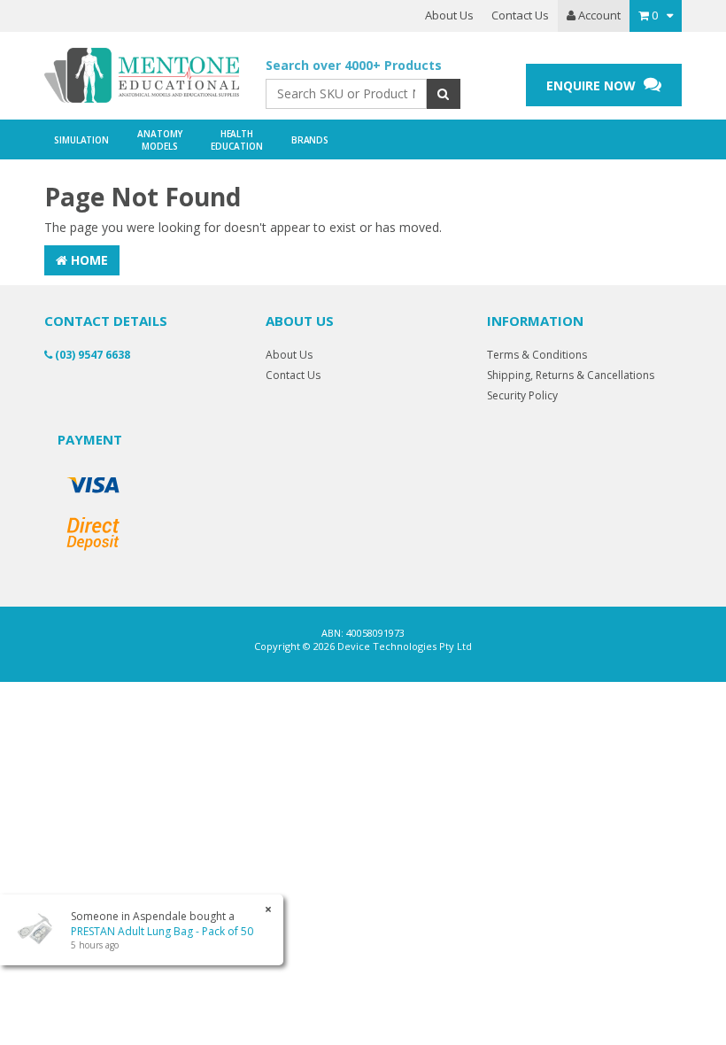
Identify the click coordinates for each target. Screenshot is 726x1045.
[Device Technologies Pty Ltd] (141, 76)
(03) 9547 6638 (91, 354)
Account (598, 15)
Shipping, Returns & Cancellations (570, 375)
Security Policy (522, 395)
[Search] (443, 94)
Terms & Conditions (537, 354)
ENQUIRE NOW (592, 85)
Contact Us (520, 15)
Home (87, 260)
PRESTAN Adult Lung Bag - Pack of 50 (162, 931)
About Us (449, 15)
